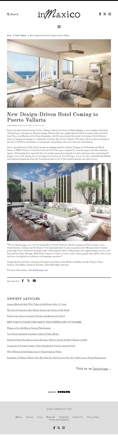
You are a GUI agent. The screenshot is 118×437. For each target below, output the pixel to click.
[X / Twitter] (104, 14)
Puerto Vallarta (13, 125)
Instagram (100, 368)
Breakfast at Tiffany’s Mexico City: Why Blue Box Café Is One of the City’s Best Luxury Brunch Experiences (56, 358)
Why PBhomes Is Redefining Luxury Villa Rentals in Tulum (34, 352)
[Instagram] (109, 14)
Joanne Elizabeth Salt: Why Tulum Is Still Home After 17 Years (36, 304)
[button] (59, 27)
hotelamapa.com (40, 270)
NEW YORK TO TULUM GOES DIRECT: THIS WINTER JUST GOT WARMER (44, 322)
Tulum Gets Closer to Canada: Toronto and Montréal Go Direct (36, 316)
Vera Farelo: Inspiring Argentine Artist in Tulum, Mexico (33, 334)
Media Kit (50, 417)
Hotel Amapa (77, 130)
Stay (19, 125)
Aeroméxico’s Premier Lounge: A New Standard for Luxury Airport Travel (41, 346)
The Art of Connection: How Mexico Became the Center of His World (38, 310)
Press (40, 417)
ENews (19, 417)
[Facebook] (100, 14)
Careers (29, 417)
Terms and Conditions (59, 420)
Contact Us (77, 417)
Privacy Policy (93, 417)
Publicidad (63, 417)
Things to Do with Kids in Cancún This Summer (29, 328)
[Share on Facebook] (22, 280)
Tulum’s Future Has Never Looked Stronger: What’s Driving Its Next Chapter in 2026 (47, 340)
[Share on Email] (34, 280)
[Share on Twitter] (28, 280)
